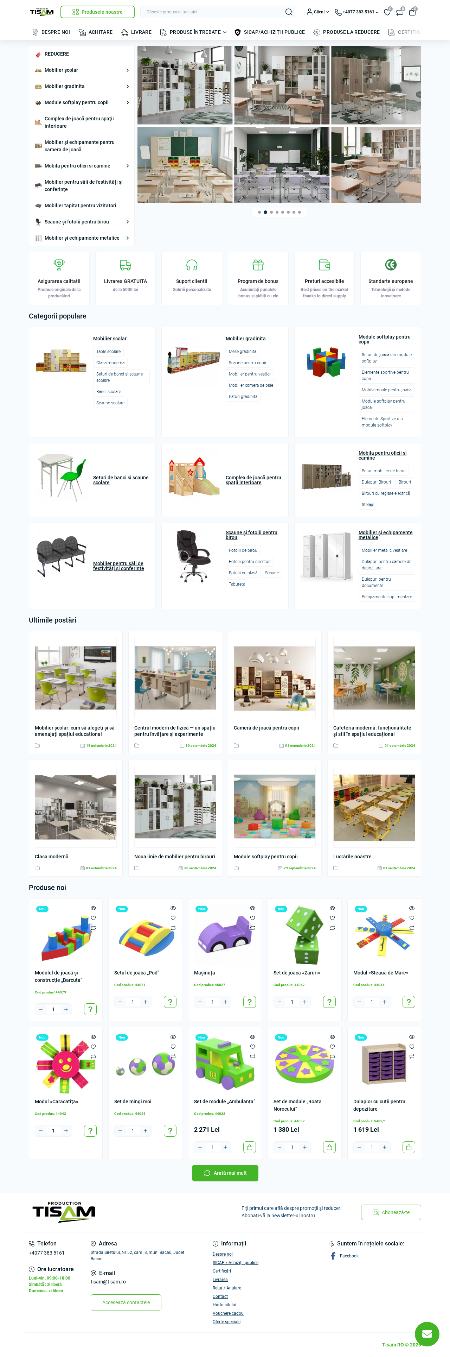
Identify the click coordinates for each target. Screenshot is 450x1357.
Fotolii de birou (243, 550)
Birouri (405, 482)
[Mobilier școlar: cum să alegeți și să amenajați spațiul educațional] (76, 678)
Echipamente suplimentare (387, 596)
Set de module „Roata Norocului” (298, 1105)
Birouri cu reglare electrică (386, 493)
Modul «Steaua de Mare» (381, 973)
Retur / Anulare (227, 1288)
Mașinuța (204, 973)
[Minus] (40, 1009)
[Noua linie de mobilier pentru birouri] (175, 807)
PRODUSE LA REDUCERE (351, 32)
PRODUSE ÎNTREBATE (195, 32)
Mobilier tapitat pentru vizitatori (80, 205)
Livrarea (220, 1279)
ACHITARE (101, 32)
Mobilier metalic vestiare (384, 550)
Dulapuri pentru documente (376, 582)
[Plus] (66, 1009)
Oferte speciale (226, 1321)
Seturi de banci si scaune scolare (119, 377)
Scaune (272, 572)
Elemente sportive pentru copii (385, 375)
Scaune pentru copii (247, 362)
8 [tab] (299, 212)
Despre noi (223, 1254)
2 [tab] (265, 212)
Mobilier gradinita (65, 86)
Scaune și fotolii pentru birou (77, 222)
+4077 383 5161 (47, 1253)
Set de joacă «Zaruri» (297, 973)
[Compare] (93, 927)
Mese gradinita (242, 351)
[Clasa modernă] (76, 807)
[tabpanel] (279, 124)
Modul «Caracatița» (56, 1101)
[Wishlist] (93, 918)
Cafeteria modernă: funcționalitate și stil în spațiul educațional (372, 731)
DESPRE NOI (55, 32)
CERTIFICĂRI (413, 32)
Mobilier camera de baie (251, 385)
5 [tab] (282, 212)
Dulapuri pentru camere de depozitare (386, 564)
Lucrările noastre (352, 856)
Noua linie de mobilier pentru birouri (174, 856)
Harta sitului (224, 1304)
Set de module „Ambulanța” (224, 1101)
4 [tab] (277, 212)
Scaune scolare (110, 402)
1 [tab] (259, 212)
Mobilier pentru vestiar (250, 374)
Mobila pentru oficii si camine (77, 166)
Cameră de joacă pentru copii (266, 728)
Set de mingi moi (133, 1101)
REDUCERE (57, 54)
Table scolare (108, 351)
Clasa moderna (110, 362)
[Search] (288, 11)
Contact (220, 1296)
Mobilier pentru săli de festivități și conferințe (84, 185)
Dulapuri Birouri (376, 482)
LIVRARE (141, 32)
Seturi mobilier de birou (384, 470)
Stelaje (368, 504)
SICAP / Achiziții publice (235, 1262)
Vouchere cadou (228, 1313)
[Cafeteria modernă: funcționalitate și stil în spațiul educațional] (374, 678)
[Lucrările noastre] (374, 807)
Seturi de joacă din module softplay (387, 358)
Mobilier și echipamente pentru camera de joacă (80, 145)
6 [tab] (288, 212)
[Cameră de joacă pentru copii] (275, 678)
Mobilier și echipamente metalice (82, 238)
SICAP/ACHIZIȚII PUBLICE (274, 32)
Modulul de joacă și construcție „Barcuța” (58, 976)
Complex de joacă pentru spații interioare (79, 122)
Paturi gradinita (243, 396)
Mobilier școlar (61, 70)
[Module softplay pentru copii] (275, 807)
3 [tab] (271, 212)
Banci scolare (108, 391)
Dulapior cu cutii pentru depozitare (379, 1105)
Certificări (222, 1271)
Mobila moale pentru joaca (386, 389)
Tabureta (237, 584)
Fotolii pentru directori (250, 561)
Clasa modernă (52, 856)
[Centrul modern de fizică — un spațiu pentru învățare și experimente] (175, 678)
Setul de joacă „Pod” (136, 973)
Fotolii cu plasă (243, 572)
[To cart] (249, 1147)
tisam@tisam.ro (108, 1282)
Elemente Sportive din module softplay (382, 422)
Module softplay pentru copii (77, 102)
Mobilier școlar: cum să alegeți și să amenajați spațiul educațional (75, 731)
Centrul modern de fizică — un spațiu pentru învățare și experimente (175, 731)
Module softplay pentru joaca (383, 404)
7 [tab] (293, 212)
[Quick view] (93, 908)
